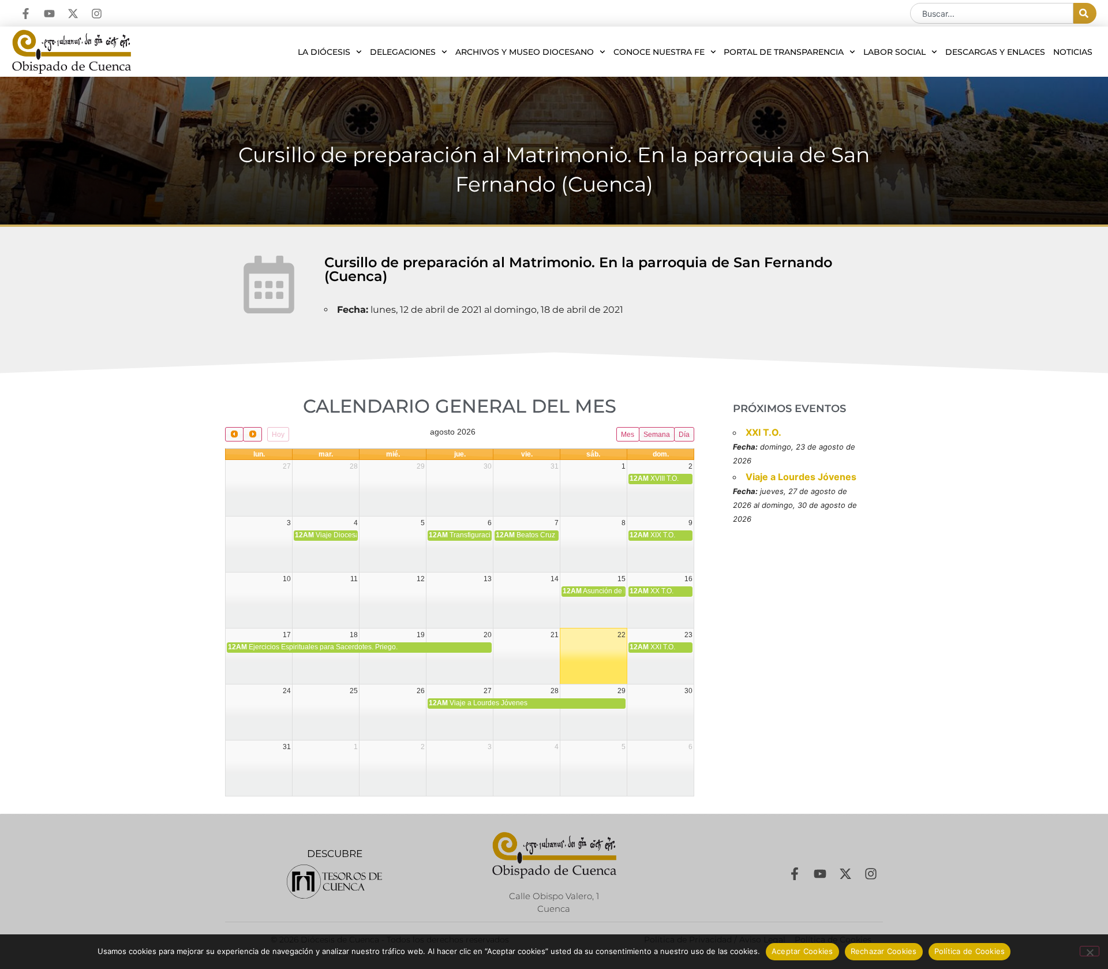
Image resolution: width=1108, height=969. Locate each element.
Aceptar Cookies (802, 951)
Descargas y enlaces (995, 52)
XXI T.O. (763, 432)
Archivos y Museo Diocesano (524, 52)
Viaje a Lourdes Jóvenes (801, 476)
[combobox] (991, 13)
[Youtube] (49, 13)
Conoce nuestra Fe (659, 52)
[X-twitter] (73, 13)
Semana (656, 435)
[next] (252, 434)
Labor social (894, 52)
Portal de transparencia (784, 52)
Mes (627, 435)
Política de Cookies (969, 951)
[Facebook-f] (25, 13)
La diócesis (324, 52)
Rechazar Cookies (884, 951)
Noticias (1072, 52)
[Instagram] (96, 13)
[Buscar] (1084, 13)
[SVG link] (334, 882)
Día (684, 435)
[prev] (234, 434)
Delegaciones (403, 52)
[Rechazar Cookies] (1089, 951)
